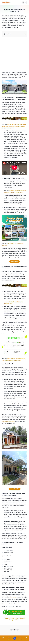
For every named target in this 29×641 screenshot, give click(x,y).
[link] (11, 630)
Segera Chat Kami (14, 261)
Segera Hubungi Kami (14, 488)
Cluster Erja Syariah (9, 618)
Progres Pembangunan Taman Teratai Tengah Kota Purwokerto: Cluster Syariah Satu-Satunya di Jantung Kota (14, 126)
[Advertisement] (14, 54)
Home (3, 639)
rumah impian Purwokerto (8, 421)
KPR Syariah (13, 597)
